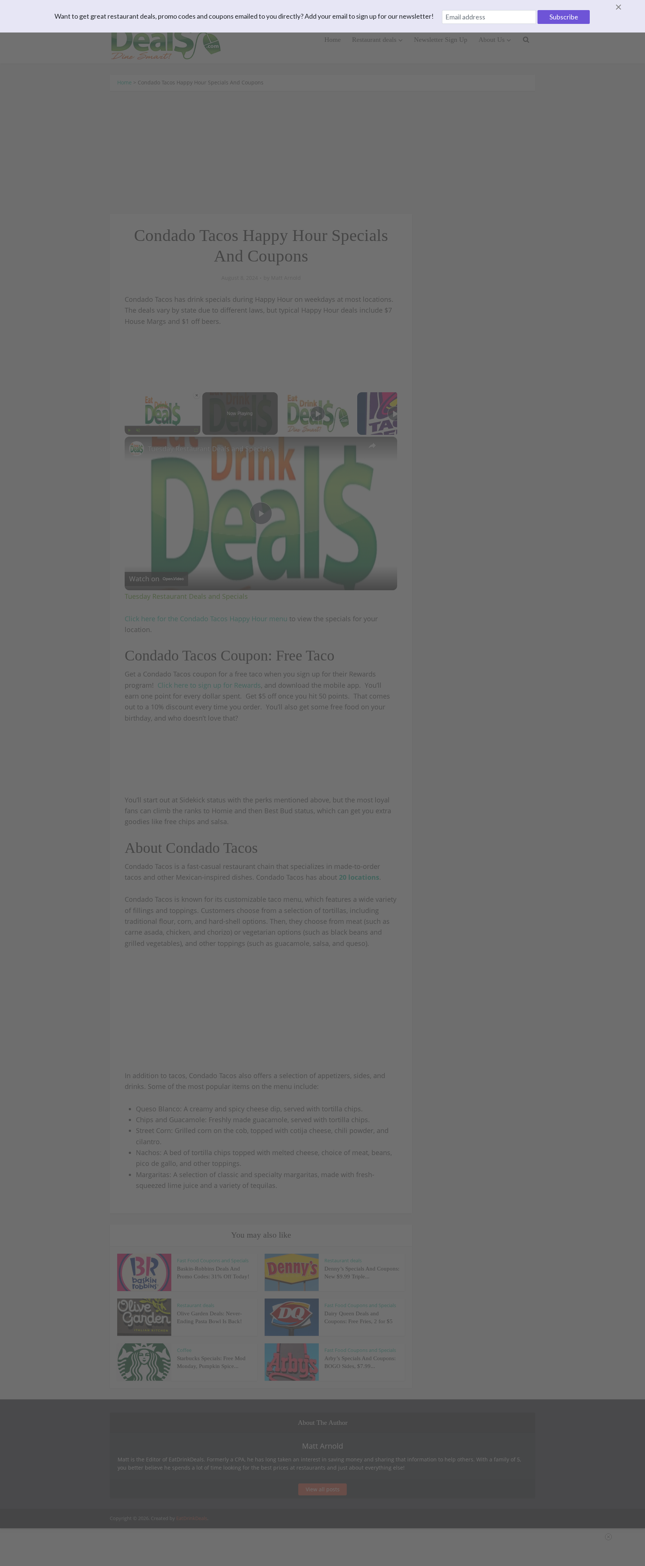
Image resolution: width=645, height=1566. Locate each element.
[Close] (627, 7)
